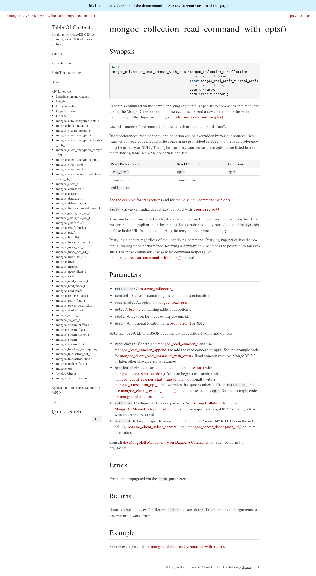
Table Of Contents (72, 27)
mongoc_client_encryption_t (74, 135)
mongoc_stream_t (67, 339)
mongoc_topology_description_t (77, 349)
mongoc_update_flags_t (71, 363)
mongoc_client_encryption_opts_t (78, 159)
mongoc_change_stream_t (73, 130)
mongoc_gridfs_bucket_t (72, 227)
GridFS (61, 116)
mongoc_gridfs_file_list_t (73, 213)
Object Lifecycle (67, 111)
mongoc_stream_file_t (70, 329)
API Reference (50, 15)
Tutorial (57, 53)
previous (296, 15)
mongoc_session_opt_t (71, 310)
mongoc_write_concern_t (72, 378)
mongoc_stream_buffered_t (74, 324)
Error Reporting (66, 106)
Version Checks (66, 373)
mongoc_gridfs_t (67, 232)
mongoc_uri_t (65, 368)
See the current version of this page (198, 5)
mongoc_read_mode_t (70, 286)
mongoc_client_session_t (72, 169)
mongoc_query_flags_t (71, 271)
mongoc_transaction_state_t (74, 358)
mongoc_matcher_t (68, 266)
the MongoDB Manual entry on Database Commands (166, 442)
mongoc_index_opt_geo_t (73, 242)
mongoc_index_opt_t (70, 247)
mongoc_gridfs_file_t (70, 222)
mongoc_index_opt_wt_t (72, 252)
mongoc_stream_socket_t (72, 334)
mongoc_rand (65, 276)
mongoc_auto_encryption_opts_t (77, 120)
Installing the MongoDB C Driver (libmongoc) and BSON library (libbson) (74, 39)
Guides (56, 82)
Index (55, 402)
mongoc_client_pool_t (70, 164)
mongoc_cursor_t (67, 193)
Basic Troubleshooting (66, 72)
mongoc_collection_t (80, 15)
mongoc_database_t (69, 198)
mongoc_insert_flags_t (71, 256)
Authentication (61, 63)
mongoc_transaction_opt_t (73, 354)
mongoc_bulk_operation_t (73, 125)
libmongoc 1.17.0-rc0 (20, 15)
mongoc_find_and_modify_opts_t (78, 208)
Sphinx (246, 567)
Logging (61, 101)
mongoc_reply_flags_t (70, 300)
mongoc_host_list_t (69, 237)
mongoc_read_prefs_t (70, 290)
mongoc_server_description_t (75, 305)
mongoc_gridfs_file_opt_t (73, 218)
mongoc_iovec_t (67, 261)
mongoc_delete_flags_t (71, 203)
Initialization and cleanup (72, 96)
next (308, 15)
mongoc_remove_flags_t (72, 295)
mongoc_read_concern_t (72, 281)
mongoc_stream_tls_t (70, 344)
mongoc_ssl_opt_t (68, 320)
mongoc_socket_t (67, 315)
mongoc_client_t (67, 184)
